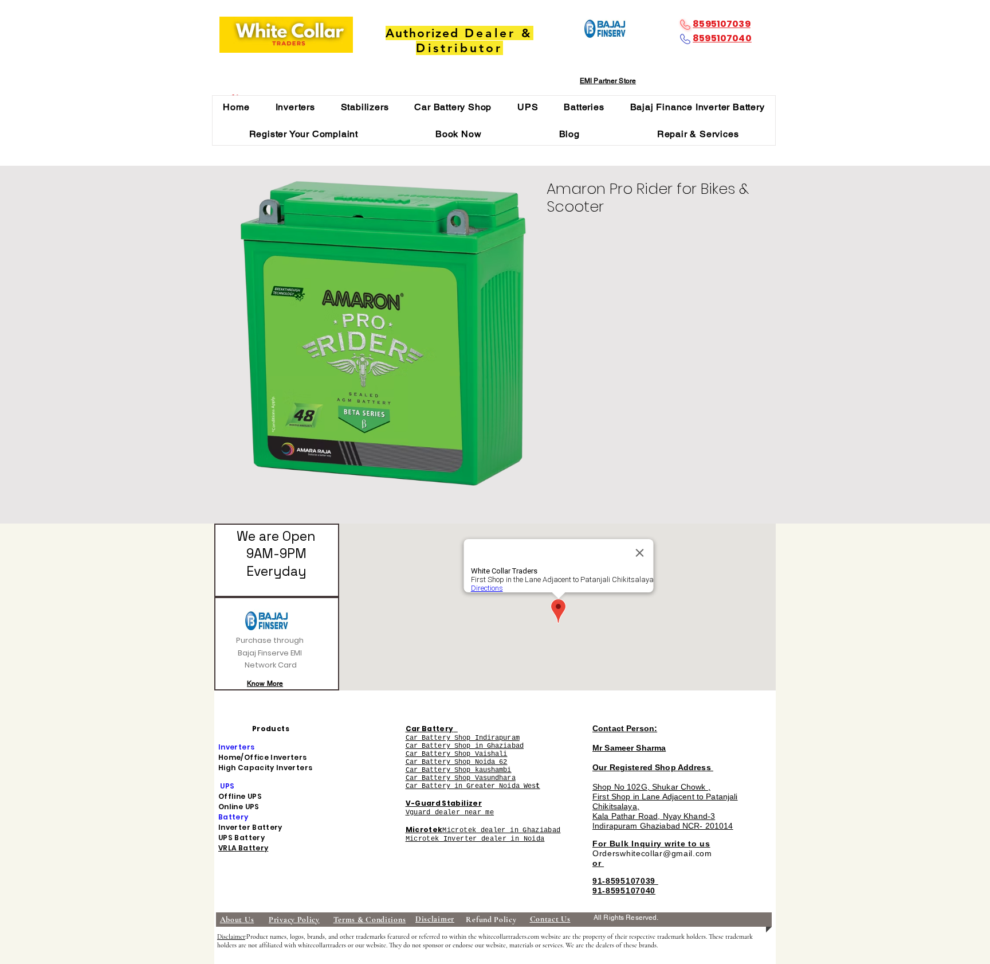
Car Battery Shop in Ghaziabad (465, 746)
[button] (295, 107)
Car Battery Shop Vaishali (457, 754)
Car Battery (430, 728)
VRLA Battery (243, 848)
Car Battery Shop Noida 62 (457, 762)
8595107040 (722, 38)
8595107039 (722, 23)
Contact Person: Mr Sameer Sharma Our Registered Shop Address (652, 748)
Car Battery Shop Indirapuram (463, 738)
